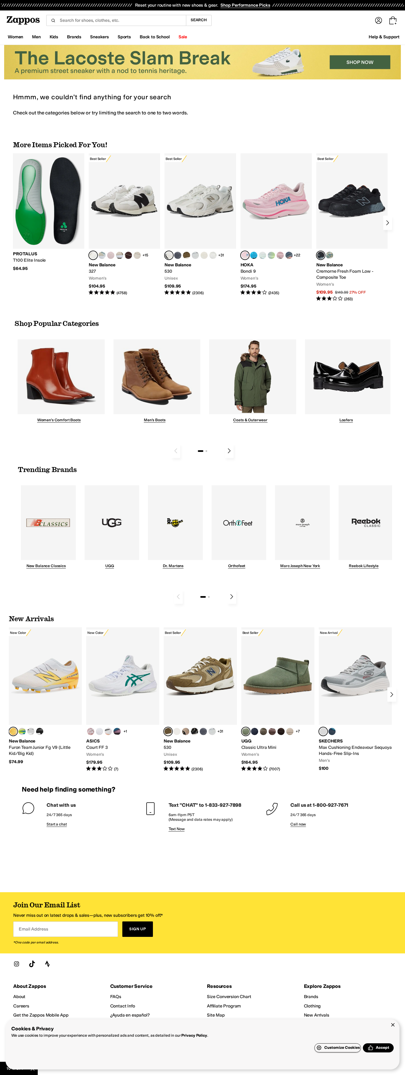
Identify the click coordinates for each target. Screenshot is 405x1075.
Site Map (216, 1015)
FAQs (115, 996)
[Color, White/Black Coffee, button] (108, 731)
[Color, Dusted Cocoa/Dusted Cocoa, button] (281, 731)
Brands (311, 996)
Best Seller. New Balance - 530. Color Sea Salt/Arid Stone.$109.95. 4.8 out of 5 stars (200, 224)
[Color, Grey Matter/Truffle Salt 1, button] (204, 255)
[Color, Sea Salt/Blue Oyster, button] (213, 255)
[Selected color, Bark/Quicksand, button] (168, 731)
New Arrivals (316, 1015)
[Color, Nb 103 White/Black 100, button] (30, 731)
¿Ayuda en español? (130, 1015)
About (19, 996)
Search (199, 20)
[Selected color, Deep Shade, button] (245, 731)
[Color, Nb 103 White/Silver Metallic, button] (195, 255)
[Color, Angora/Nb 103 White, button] (102, 255)
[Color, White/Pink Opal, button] (280, 255)
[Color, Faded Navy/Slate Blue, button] (289, 255)
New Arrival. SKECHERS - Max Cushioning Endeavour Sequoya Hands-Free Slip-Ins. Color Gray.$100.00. (355, 699)
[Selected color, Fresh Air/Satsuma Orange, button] (13, 731)
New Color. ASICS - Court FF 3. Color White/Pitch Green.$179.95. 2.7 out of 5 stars (122, 699)
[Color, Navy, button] (332, 731)
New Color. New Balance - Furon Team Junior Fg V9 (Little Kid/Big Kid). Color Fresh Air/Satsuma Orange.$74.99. (45, 696)
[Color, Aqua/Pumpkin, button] (329, 255)
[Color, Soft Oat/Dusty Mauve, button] (117, 731)
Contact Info (122, 1006)
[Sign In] (378, 20)
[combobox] (116, 20)
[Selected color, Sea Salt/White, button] (93, 255)
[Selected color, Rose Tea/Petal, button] (245, 255)
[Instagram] (16, 964)
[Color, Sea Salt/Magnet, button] (177, 255)
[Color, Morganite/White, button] (90, 731)
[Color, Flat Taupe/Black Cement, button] (185, 731)
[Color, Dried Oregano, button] (263, 731)
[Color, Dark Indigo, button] (254, 731)
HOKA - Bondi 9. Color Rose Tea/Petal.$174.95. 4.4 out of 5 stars (276, 224)
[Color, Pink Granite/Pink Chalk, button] (110, 255)
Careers (21, 1006)
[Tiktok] (32, 964)
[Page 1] (200, 451)
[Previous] (175, 451)
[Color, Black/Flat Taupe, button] (194, 731)
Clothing (312, 1006)
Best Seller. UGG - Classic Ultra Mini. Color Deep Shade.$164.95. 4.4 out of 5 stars (277, 699)
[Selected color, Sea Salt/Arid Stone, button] (168, 255)
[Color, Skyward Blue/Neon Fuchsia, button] (253, 255)
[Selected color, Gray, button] (323, 731)
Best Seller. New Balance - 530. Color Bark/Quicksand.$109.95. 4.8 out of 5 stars (200, 699)
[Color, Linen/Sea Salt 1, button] (119, 255)
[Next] (387, 223)
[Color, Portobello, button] (272, 731)
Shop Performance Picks (245, 5)
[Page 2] (206, 451)
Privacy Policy (194, 1035)
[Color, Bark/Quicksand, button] (186, 255)
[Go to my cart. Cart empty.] (392, 20)
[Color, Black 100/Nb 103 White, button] (39, 731)
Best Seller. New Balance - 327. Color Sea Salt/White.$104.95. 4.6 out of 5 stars (124, 224)
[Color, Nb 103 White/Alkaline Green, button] (22, 731)
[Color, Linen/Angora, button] (137, 255)
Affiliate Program (224, 1006)
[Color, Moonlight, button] (289, 731)
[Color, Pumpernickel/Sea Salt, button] (128, 255)
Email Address (33, 929)
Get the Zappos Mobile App (41, 1015)
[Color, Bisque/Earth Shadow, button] (176, 731)
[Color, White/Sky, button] (99, 731)
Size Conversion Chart (229, 996)
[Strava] (47, 964)
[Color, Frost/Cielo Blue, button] (262, 255)
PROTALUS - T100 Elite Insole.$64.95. (48, 212)
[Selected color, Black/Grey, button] (320, 255)
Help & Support (384, 36)
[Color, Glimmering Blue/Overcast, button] (271, 255)
